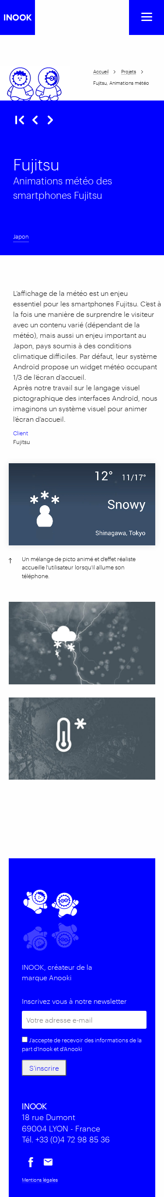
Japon (21, 236)
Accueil (100, 71)
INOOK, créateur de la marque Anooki (57, 972)
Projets (128, 71)
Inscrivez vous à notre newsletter (74, 1001)
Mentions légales (40, 1179)
